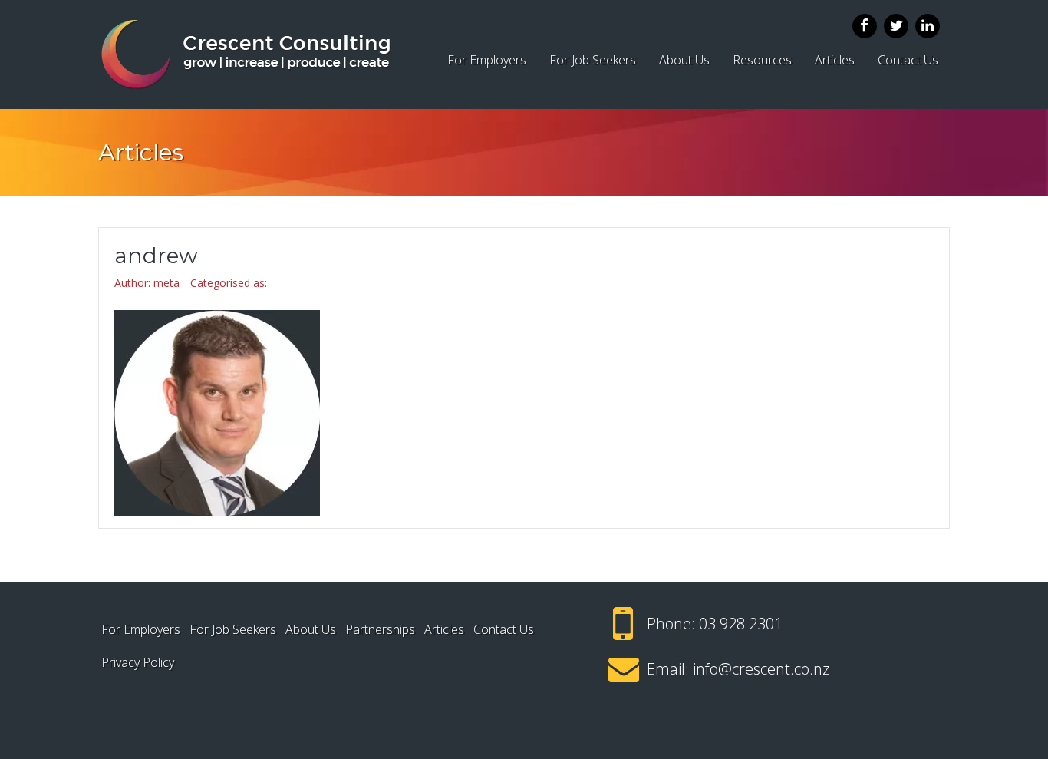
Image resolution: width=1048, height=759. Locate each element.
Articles (835, 59)
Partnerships (380, 629)
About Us (684, 59)
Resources (762, 59)
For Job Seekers (592, 59)
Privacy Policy (137, 662)
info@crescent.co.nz (761, 668)
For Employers (486, 59)
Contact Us (908, 59)
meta (166, 283)
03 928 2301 (741, 623)
